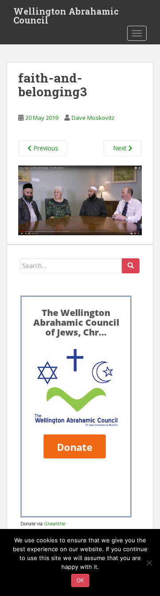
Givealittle (54, 524)
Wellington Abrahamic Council (66, 13)
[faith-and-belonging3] (80, 199)
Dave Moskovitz (93, 118)
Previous (45, 148)
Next (120, 148)
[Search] (131, 265)
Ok (80, 580)
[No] (148, 562)
